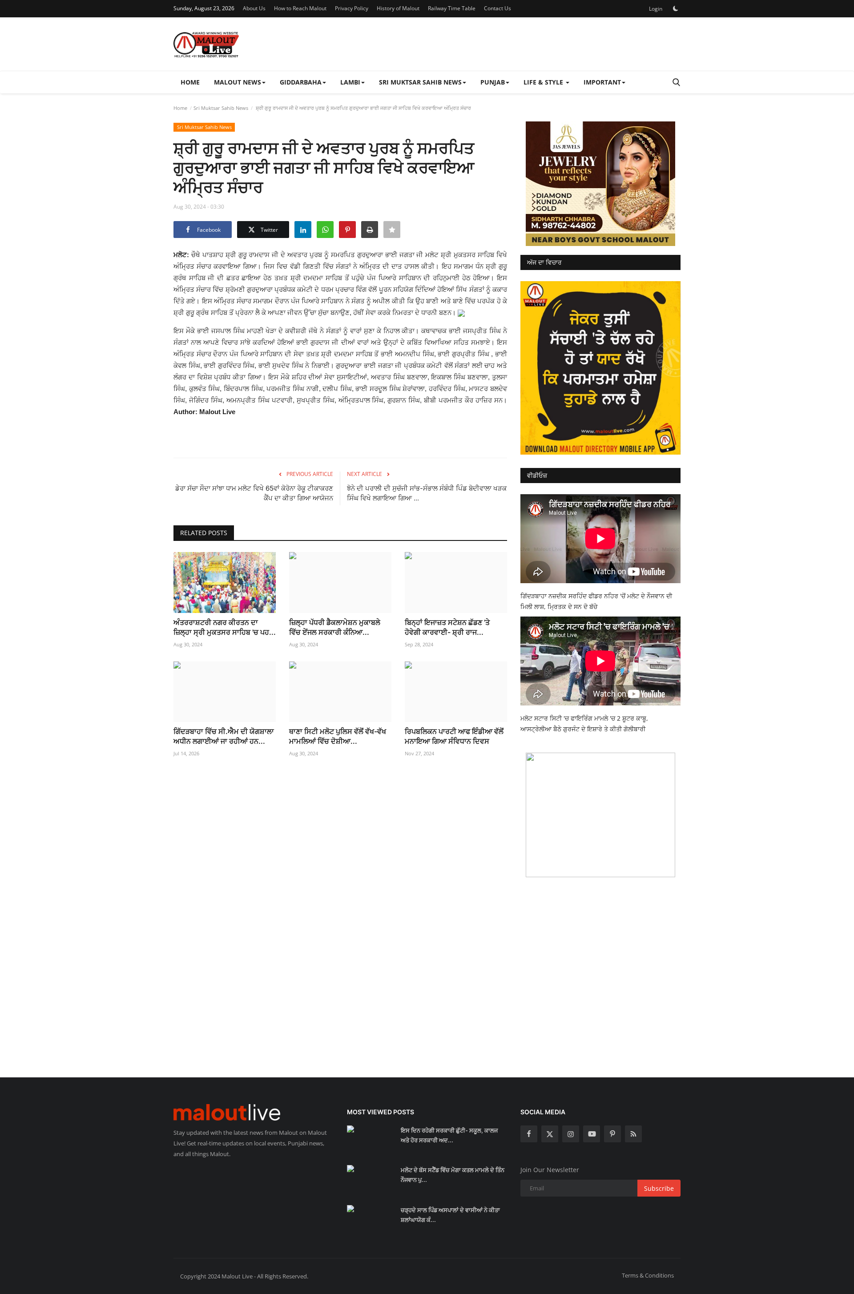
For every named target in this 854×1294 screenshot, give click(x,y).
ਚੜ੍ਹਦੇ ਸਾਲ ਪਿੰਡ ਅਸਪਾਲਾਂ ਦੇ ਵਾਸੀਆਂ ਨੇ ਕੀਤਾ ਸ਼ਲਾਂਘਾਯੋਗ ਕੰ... (450, 1214)
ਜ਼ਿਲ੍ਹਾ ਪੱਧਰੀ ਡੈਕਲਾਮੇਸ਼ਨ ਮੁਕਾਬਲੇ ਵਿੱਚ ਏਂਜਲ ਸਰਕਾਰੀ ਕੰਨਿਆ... (334, 627)
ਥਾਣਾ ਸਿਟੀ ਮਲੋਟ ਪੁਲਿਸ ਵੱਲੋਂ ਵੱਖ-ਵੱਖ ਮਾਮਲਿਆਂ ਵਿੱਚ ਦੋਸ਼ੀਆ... (337, 736)
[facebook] (528, 1133)
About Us (254, 8)
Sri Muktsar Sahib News (220, 108)
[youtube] (591, 1133)
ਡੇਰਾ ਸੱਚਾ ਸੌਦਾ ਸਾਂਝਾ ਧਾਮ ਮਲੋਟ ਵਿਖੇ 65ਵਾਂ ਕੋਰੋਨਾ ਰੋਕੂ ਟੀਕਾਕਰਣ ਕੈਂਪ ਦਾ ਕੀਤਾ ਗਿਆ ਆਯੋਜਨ (254, 493)
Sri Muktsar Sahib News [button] (420, 82)
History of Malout (398, 8)
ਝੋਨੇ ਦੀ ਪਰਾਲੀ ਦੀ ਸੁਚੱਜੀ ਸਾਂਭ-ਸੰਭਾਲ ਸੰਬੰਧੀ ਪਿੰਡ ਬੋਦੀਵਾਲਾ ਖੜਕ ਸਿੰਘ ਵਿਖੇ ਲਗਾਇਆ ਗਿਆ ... (427, 493)
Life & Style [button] (544, 82)
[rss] (633, 1133)
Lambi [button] (350, 82)
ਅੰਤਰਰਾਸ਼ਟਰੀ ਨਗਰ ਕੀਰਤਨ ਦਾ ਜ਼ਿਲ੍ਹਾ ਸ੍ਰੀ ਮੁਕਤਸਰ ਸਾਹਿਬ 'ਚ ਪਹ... (224, 627)
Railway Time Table (451, 8)
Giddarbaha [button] (301, 82)
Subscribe (659, 1188)
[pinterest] (612, 1133)
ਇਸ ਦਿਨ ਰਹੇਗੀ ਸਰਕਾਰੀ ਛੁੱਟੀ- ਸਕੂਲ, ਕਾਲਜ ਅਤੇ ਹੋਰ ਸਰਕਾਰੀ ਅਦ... (449, 1135)
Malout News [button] (237, 82)
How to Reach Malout (300, 8)
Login (655, 8)
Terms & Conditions (648, 1275)
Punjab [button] (492, 82)
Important (602, 82)
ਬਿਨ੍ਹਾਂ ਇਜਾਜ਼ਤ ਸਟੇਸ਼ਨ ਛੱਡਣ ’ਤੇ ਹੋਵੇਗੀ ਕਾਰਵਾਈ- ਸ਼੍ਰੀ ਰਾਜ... (447, 627)
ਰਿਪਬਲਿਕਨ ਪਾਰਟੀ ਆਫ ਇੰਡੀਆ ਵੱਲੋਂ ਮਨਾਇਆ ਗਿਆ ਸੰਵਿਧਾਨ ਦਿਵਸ (454, 736)
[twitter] (549, 1133)
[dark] (676, 8)
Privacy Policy (351, 8)
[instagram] (570, 1133)
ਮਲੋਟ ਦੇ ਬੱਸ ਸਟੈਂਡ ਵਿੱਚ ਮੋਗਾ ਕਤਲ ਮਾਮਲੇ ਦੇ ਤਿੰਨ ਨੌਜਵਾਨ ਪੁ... (452, 1174)
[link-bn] (600, 183)
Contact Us (497, 8)
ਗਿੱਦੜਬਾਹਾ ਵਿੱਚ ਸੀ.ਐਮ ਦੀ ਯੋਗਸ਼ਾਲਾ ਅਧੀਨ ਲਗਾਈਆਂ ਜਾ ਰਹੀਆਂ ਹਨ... (223, 736)
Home (190, 82)
